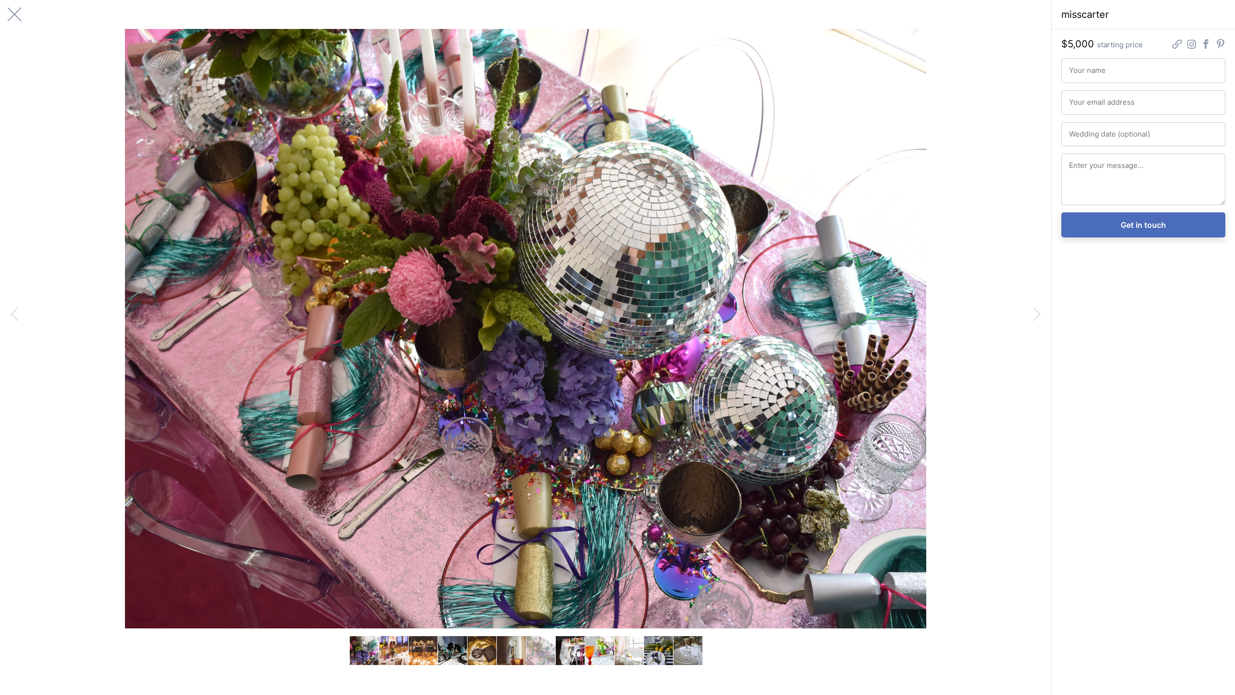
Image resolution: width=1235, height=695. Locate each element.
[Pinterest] (1220, 45)
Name (1076, 66)
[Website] (1177, 45)
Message (1081, 161)
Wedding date (1087, 129)
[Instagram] (1191, 45)
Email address (1087, 98)
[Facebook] (1206, 45)
